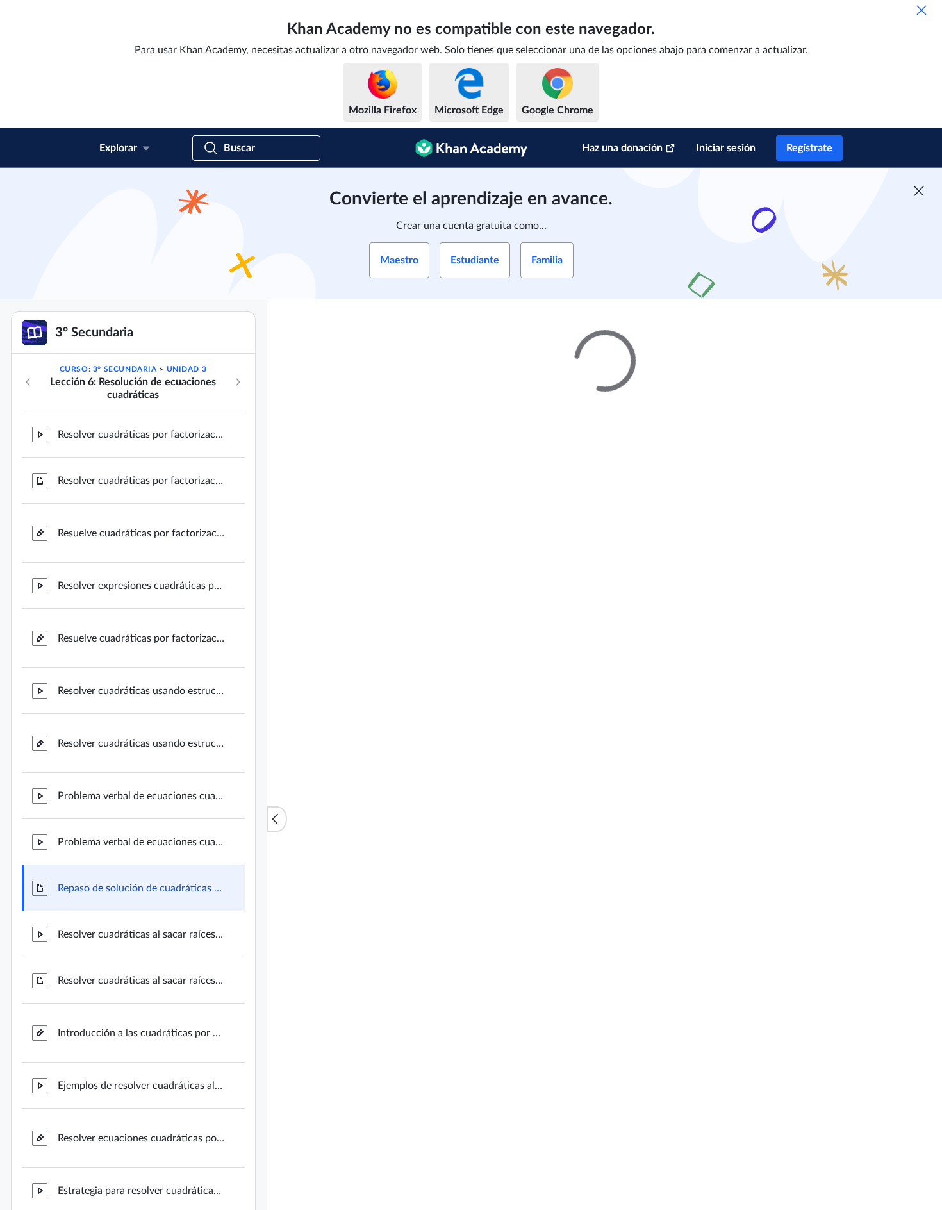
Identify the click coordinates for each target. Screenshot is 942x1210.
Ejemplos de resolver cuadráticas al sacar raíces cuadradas (141, 1086)
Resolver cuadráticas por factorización (141, 434)
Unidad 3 (187, 369)
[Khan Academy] (471, 148)
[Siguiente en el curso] (237, 382)
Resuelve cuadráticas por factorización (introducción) (141, 533)
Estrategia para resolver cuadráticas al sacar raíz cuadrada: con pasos (141, 1191)
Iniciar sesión (726, 148)
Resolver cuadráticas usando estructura (141, 691)
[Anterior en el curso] (28, 382)
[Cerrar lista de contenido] (277, 819)
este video (596, 930)
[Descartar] (921, 10)
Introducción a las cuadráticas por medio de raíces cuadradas (141, 1033)
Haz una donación (622, 148)
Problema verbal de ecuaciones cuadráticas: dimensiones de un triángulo (141, 796)
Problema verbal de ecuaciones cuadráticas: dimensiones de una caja (141, 842)
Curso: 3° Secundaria (108, 369)
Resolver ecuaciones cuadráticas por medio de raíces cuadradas (141, 1138)
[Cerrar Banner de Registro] (919, 191)
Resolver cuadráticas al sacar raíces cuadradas (141, 934)
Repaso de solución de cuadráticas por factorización (141, 888)
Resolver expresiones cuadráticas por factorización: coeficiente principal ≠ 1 (141, 586)
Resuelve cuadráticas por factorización (141, 638)
